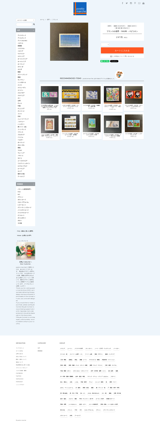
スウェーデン (22, 87)
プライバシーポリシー (22, 367)
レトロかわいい (73, 404)
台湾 (19, 100)
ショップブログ (20, 384)
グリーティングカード (24, 207)
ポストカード (22, 199)
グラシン (20, 197)
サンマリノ (21, 80)
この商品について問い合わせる (123, 56)
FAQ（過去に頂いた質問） (25, 231)
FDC (19, 192)
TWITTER (18, 376)
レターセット (22, 205)
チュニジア (21, 108)
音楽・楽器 (63, 365)
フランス (55, 19)
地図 (117, 371)
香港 (19, 147)
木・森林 (78, 387)
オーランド (21, 64)
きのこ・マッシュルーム (66, 387)
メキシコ (20, 155)
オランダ (20, 66)
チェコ (20, 103)
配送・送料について (21, 359)
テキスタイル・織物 (94, 359)
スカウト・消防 (73, 398)
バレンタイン (88, 348)
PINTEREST (19, 382)
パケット (70, 410)
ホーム (42, 19)
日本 (19, 116)
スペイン (20, 90)
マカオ (20, 150)
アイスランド (22, 35)
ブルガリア (21, 134)
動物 (110, 393)
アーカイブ (21, 176)
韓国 (19, 72)
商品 (76, 359)
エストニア (21, 56)
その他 (20, 223)
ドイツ (20, 114)
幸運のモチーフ (110, 398)
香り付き (62, 410)
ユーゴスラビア (22, 161)
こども (76, 382)
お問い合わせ (19, 353)
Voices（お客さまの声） (24, 235)
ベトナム (20, 137)
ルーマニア (21, 168)
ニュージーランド (23, 119)
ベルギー (20, 140)
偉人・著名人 (63, 382)
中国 (19, 106)
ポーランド (21, 142)
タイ (19, 98)
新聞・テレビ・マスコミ (96, 365)
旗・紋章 (111, 371)
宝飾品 (70, 359)
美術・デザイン (99, 354)
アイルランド (22, 38)
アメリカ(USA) (22, 40)
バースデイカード (23, 210)
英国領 (20, 46)
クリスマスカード (23, 212)
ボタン (20, 220)
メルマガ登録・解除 (21, 370)
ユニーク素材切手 (93, 404)
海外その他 (21, 174)
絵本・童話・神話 (80, 376)
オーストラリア (22, 59)
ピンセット (21, 215)
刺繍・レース (83, 359)
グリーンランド (22, 74)
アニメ (91, 382)
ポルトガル (21, 145)
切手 (48, 19)
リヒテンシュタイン (24, 163)
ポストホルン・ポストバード (80, 371)
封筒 (71, 415)
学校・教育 (84, 382)
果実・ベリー (113, 382)
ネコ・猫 (104, 393)
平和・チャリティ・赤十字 (86, 398)
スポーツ (113, 376)
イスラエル (21, 48)
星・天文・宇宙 (74, 393)
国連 (19, 77)
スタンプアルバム (23, 202)
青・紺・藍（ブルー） (122, 28)
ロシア (20, 171)
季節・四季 (63, 404)
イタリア (20, 51)
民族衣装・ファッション (108, 359)
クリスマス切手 (79, 348)
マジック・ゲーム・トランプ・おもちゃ (98, 376)
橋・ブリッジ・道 (100, 387)
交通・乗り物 (117, 393)
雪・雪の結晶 (63, 393)
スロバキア (21, 93)
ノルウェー (21, 121)
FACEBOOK (19, 373)
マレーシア (21, 153)
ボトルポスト (22, 218)
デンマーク (21, 111)
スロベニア (21, 95)
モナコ (20, 158)
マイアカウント (20, 348)
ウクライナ (21, 53)
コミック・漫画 (99, 382)
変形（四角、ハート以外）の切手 (109, 404)
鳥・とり (83, 393)
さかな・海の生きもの (93, 393)
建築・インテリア (119, 26)
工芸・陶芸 (63, 359)
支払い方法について (21, 356)
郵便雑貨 (20, 184)
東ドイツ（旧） (22, 127)
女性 (71, 382)
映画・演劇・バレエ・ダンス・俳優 (78, 365)
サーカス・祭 (63, 354)
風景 (92, 387)
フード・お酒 (88, 354)
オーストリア (22, 61)
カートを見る (19, 351)
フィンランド (22, 129)
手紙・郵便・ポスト (65, 371)
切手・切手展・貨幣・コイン (98, 371)
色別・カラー (132, 26)
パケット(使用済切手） (25, 189)
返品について (19, 362)
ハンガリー (21, 124)
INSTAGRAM (19, 379)
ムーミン (70, 348)
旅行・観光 (63, 398)
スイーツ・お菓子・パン (76, 354)
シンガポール (22, 82)
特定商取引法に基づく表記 (23, 365)
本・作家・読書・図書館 (66, 376)
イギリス (20, 43)
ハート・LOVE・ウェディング (103, 348)
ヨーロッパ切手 (100, 398)
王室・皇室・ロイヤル (111, 365)
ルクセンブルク (22, 166)
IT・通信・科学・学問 (113, 387)
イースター (116, 348)
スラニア (62, 348)
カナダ (20, 69)
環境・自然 (86, 387)
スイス (20, 85)
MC (19, 194)
